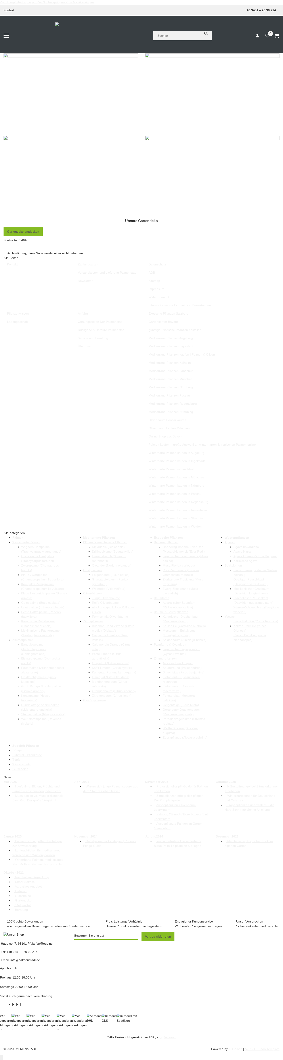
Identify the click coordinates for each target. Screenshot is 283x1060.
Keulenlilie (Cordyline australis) (184, 626)
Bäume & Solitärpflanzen (171, 612)
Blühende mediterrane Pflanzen (105, 542)
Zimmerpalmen (23, 640)
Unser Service (24, 882)
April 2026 (81, 781)
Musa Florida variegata (179, 565)
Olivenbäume (92, 593)
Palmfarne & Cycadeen (170, 644)
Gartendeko (23, 900)
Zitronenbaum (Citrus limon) (111, 695)
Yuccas (230, 616)
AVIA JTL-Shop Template (262, 1049)
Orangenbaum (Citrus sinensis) (114, 691)
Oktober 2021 (14, 872)
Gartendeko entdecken (23, 231)
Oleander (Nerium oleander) (112, 565)
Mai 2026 (10, 781)
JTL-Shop (236, 1049)
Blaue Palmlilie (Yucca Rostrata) (255, 621)
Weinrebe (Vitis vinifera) (108, 588)
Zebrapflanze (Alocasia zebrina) (185, 737)
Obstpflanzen (92, 570)
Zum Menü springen (80, 2)
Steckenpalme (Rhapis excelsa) (43, 714)
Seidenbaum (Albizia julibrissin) (184, 640)
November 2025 (156, 781)
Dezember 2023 (227, 836)
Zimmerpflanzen (165, 658)
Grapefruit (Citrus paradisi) (110, 663)
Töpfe (16, 759)
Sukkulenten (233, 565)
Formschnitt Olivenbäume (110, 616)
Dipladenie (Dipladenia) (108, 547)
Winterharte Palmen (26, 542)
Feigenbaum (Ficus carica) (111, 574)
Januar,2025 (13, 836)
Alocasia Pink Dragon (178, 663)
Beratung (21, 909)
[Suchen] (206, 33)
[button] (265, 35)
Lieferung (21, 891)
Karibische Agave (245, 561)
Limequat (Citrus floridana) (110, 677)
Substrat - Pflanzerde (27, 755)
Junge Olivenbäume (106, 598)
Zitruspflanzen (93, 621)
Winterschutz (21, 764)
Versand (170, 1037)
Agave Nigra (242, 551)
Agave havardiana (246, 547)
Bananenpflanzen (166, 542)
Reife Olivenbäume (105, 602)
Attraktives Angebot (28, 886)
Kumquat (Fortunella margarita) (114, 672)
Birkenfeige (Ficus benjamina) (184, 672)
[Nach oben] (1, 1057)
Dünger (17, 750)
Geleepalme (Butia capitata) (40, 602)
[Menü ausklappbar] (6, 35)
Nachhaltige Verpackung (31, 877)
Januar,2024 (154, 836)
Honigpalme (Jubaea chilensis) (42, 607)
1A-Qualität (22, 905)
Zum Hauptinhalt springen (18, 2)
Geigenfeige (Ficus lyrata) (181, 705)
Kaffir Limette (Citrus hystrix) (112, 667)
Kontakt (9, 10)
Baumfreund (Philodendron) (182, 667)
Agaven (230, 542)
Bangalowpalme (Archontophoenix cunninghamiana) (33, 649)
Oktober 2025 (226, 781)
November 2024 (86, 836)
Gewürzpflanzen (94, 700)
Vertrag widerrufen (158, 936)
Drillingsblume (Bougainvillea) (112, 551)
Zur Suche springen (51, 2)
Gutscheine (20, 769)
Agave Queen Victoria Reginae (255, 556)
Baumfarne (161, 598)
